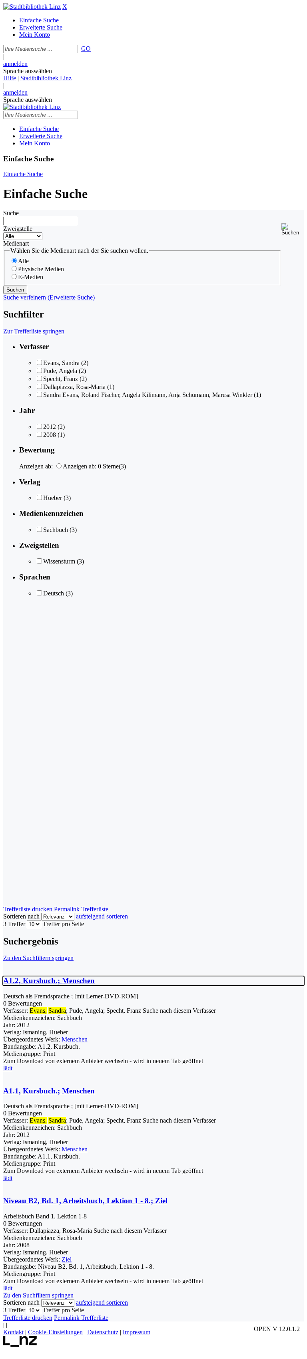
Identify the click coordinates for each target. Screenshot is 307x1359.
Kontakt (13, 1332)
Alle (23, 261)
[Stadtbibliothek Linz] (32, 6)
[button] (292, 229)
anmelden (15, 63)
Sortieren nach (21, 916)
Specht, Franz (60, 378)
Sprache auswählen (27, 70)
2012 (49, 426)
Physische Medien (41, 269)
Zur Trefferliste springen (33, 331)
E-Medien (30, 277)
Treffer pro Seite (63, 924)
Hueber (52, 497)
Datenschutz (102, 1332)
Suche (11, 213)
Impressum (136, 1332)
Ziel (67, 1259)
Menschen (75, 1039)
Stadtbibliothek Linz (46, 78)
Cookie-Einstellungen (55, 1332)
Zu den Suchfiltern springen (38, 957)
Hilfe (9, 78)
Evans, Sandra (61, 362)
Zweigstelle (17, 228)
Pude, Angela (60, 370)
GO (86, 48)
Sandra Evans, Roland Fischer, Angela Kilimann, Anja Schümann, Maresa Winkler (147, 394)
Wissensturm (59, 561)
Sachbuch (55, 529)
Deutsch (53, 593)
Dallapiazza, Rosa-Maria (74, 386)
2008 (49, 434)
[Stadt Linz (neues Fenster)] (20, 1344)
